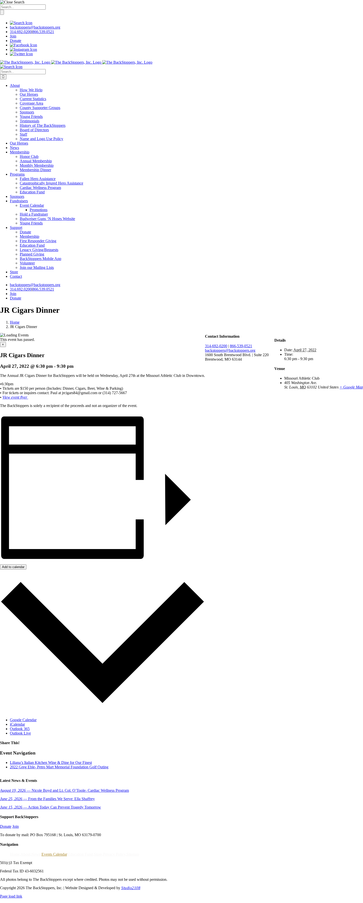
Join (13, 36)
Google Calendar (23, 720)
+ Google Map (351, 387)
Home (15, 854)
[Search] (21, 23)
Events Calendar (54, 854)
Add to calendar (13, 567)
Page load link (11, 896)
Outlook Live (20, 733)
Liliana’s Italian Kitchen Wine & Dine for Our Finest (51, 762)
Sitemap (132, 854)
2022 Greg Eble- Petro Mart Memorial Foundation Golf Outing (59, 767)
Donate (15, 40)
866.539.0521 (43, 32)
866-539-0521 (241, 346)
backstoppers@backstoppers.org (35, 27)
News (35, 854)
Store (98, 854)
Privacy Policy (114, 854)
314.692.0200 (21, 32)
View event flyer (15, 397)
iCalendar (17, 724)
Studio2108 (130, 888)
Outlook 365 (20, 729)
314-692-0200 (216, 346)
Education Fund (80, 854)
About (25, 854)
